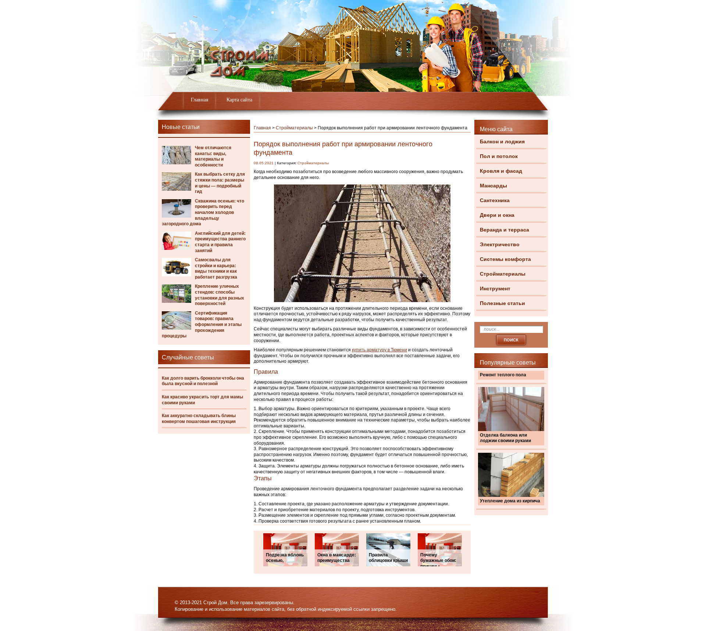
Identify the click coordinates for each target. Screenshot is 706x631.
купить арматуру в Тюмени (379, 349)
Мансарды (493, 186)
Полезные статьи (502, 303)
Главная (199, 100)
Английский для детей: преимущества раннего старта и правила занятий (220, 242)
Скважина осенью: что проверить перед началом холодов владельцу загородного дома (203, 212)
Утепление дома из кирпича (510, 500)
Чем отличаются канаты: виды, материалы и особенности (213, 156)
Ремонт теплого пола (503, 374)
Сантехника (495, 200)
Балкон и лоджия (502, 141)
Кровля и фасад (501, 171)
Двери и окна (497, 215)
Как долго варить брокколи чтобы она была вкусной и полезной (203, 381)
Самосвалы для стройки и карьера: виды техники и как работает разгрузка (216, 268)
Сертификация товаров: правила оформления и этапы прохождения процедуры (202, 324)
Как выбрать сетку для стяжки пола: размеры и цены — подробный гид (220, 183)
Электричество (500, 244)
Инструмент (495, 288)
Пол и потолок (499, 156)
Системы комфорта (505, 259)
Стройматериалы (502, 274)
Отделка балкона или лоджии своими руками (505, 438)
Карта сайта (239, 100)
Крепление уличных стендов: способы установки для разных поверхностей (219, 295)
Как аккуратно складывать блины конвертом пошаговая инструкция (199, 418)
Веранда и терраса (504, 230)
